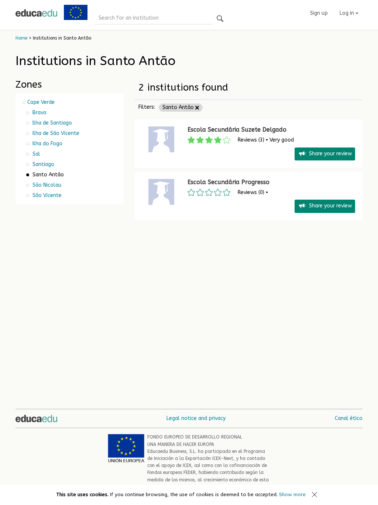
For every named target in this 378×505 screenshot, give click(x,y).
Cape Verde (41, 102)
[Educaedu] (36, 13)
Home (21, 38)
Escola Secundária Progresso (228, 182)
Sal (35, 154)
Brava (38, 112)
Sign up (319, 13)
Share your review (330, 153)
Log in (347, 13)
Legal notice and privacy (196, 418)
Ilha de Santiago (51, 123)
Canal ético (348, 418)
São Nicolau (46, 185)
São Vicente (46, 195)
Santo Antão (178, 107)
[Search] (220, 19)
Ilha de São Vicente (55, 133)
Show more (292, 494)
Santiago (42, 164)
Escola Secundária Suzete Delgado (237, 129)
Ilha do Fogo (46, 143)
